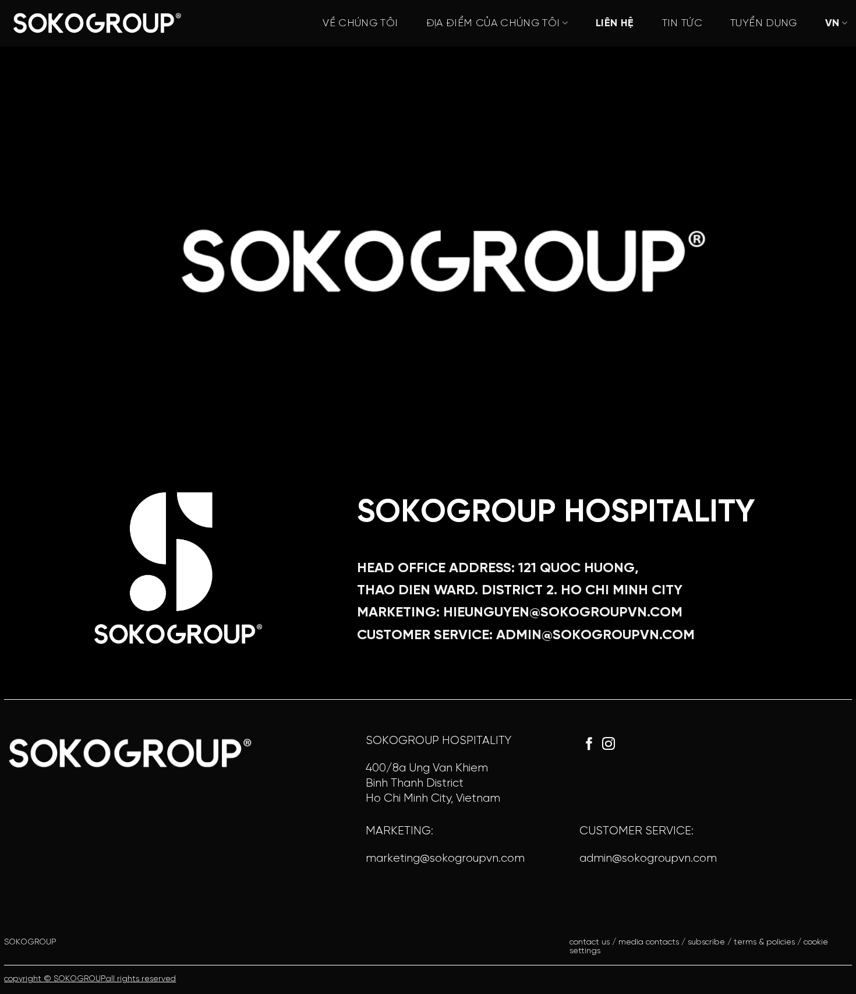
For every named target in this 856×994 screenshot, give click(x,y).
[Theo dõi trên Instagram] (608, 745)
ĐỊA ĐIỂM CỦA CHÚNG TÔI (493, 23)
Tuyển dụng (763, 23)
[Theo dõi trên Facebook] (589, 745)
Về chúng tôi (360, 23)
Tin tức (682, 23)
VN (832, 23)
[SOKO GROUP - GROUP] (97, 23)
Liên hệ (615, 23)
